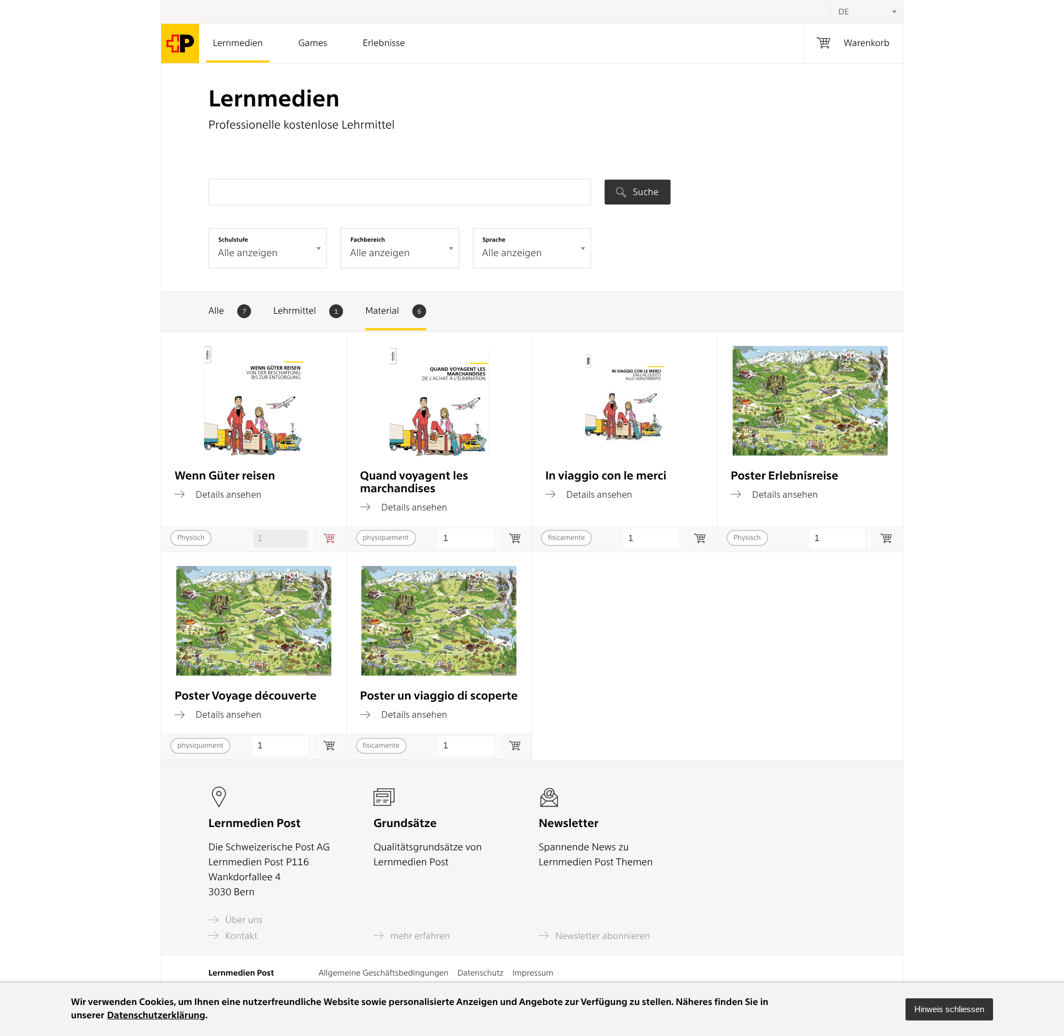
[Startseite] (180, 43)
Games (312, 43)
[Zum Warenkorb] (328, 538)
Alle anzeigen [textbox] (248, 253)
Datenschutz (480, 973)
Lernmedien (238, 43)
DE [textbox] (843, 12)
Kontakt (240, 936)
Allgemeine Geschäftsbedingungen (384, 973)
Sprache (494, 239)
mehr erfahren (419, 936)
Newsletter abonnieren (601, 936)
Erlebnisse (383, 43)
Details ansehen (227, 494)
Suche (644, 191)
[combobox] (867, 11)
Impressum (532, 973)
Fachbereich (367, 239)
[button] (949, 1009)
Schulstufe (233, 239)
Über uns (243, 920)
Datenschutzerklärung (156, 1015)
